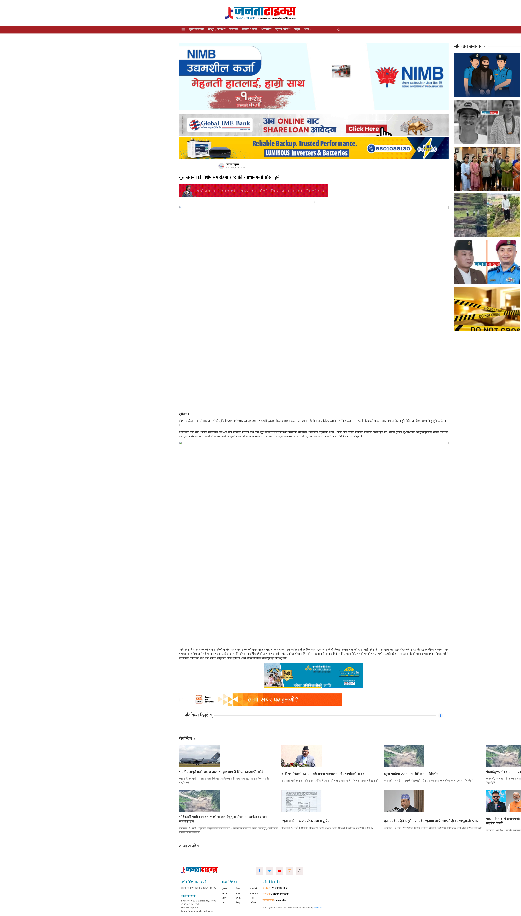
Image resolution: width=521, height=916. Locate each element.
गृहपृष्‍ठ (224, 889)
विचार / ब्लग (249, 29)
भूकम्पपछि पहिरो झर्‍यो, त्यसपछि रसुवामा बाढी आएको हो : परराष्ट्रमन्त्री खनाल (432, 821)
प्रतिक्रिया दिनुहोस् (198, 715)
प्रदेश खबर (254, 893)
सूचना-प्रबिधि (282, 29)
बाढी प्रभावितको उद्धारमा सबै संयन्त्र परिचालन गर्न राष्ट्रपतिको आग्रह (322, 774)
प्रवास (252, 898)
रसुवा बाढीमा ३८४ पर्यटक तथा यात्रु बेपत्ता (306, 821)
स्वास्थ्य (224, 898)
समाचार (233, 29)
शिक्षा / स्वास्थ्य (216, 29)
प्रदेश (297, 29)
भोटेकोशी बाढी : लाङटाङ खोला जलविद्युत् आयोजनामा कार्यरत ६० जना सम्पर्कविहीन (223, 819)
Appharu (317, 908)
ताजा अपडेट (189, 846)
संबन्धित (185, 739)
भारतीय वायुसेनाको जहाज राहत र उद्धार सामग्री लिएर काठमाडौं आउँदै (221, 772)
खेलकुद (239, 903)
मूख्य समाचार (196, 29)
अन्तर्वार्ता (266, 29)
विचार (238, 889)
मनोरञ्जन (253, 903)
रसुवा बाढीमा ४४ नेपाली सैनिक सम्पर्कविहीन (411, 774)
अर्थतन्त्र (239, 898)
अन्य (306, 29)
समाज (224, 903)
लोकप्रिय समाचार (468, 47)
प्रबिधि (238, 893)
